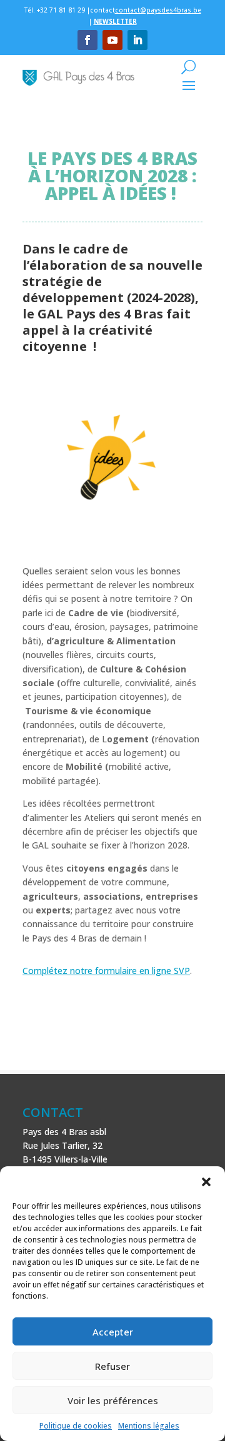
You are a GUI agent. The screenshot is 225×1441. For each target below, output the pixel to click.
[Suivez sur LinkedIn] (138, 40)
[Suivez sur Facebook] (88, 40)
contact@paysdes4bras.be (158, 10)
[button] (206, 1182)
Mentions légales (148, 1425)
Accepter (112, 1331)
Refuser (112, 1366)
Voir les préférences (113, 1400)
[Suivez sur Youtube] (112, 40)
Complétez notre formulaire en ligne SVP (106, 970)
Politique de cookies (75, 1425)
